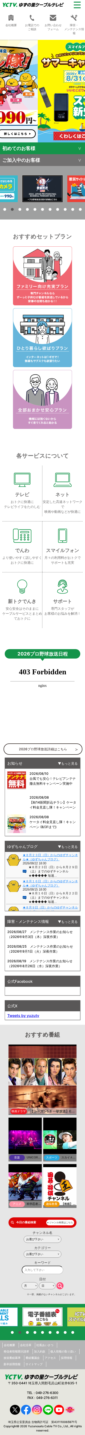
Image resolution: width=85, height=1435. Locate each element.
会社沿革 (25, 1345)
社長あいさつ (44, 1345)
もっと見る (69, 763)
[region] (42, 91)
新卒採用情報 (12, 1364)
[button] (42, 91)
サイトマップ (34, 1364)
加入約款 (39, 1351)
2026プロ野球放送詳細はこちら (43, 749)
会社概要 (9, 1345)
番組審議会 (33, 1358)
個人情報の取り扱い (63, 1351)
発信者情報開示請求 (16, 1351)
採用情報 (66, 1358)
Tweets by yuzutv (23, 1015)
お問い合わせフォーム (53, 27)
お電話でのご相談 (32, 27)
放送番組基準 (12, 1358)
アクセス (50, 1358)
